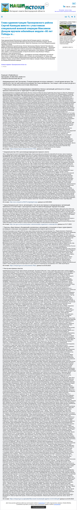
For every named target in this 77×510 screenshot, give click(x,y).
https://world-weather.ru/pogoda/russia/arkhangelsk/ (65, 11)
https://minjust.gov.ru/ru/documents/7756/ (23, 149)
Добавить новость (68, 47)
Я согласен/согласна (38, 507)
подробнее (41, 503)
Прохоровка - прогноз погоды (65, 10)
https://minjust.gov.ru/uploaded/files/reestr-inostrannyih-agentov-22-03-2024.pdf (34, 499)
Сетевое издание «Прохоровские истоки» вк (13, 64)
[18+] (23, 8)
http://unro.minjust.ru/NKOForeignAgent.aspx (24, 202)
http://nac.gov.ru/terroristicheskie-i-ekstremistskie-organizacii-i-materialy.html (33, 224)
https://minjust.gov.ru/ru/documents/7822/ (23, 265)
